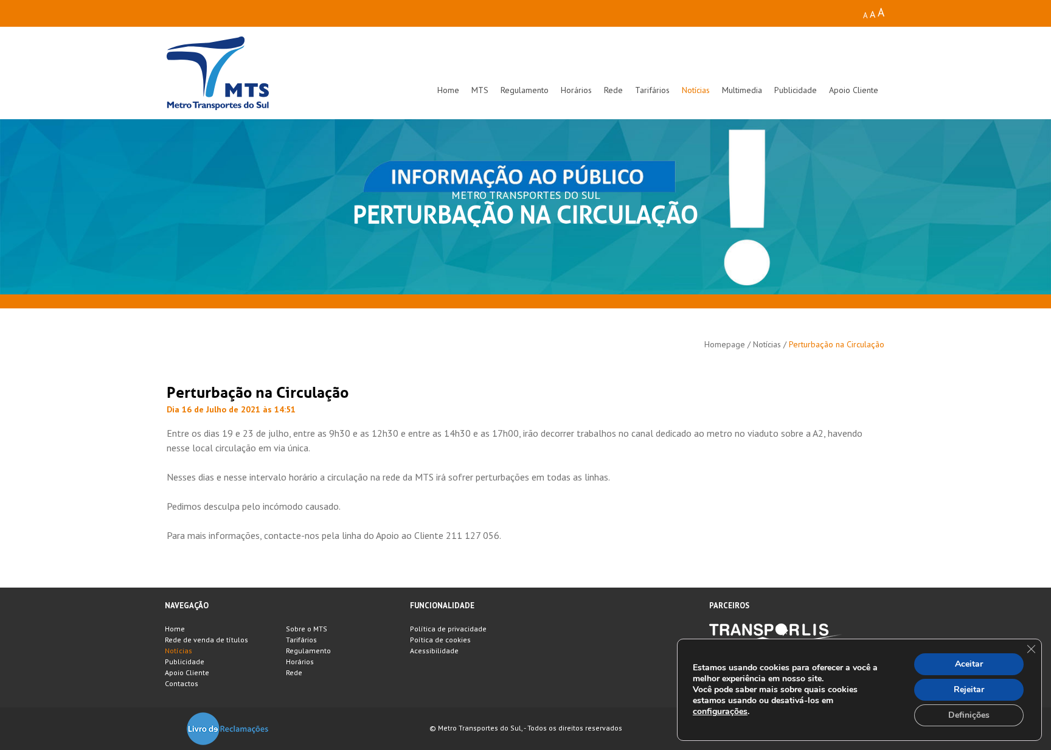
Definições (969, 715)
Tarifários (652, 90)
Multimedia (742, 90)
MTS (479, 90)
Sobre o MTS (306, 628)
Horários (576, 90)
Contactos (181, 683)
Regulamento (525, 90)
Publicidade (795, 90)
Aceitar (969, 664)
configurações (720, 711)
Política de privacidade (448, 628)
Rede (613, 90)
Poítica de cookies (440, 639)
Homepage (724, 344)
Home (448, 90)
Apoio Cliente (853, 90)
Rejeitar (969, 689)
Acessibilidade (434, 650)
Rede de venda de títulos (206, 639)
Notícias (696, 90)
